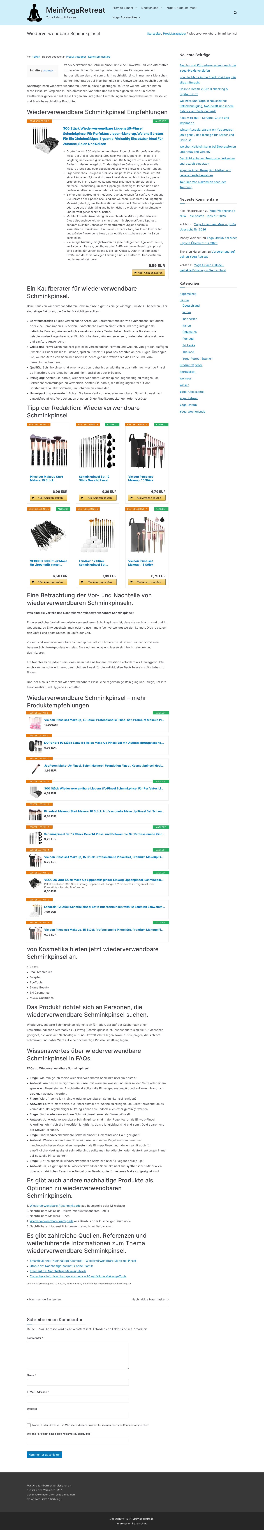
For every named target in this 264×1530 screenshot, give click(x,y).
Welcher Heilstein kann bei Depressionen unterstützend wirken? (208, 149)
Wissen (184, 385)
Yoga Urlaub (188, 405)
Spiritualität (188, 372)
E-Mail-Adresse (38, 1391)
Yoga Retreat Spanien (197, 358)
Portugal (188, 338)
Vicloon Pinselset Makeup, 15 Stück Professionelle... (140, 478)
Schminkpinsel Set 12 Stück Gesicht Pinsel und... (94, 478)
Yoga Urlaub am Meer (181, 8)
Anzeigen (48, 70)
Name (31, 1375)
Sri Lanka (188, 345)
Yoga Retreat (189, 398)
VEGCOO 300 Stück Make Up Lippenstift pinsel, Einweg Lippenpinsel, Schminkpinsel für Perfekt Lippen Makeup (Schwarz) (104, 880)
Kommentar (35, 1337)
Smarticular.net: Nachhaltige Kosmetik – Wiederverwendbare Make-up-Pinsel (83, 1260)
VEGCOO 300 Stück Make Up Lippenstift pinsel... (48, 562)
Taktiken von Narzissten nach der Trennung (203, 184)
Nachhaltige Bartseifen (45, 1299)
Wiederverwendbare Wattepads (51, 1221)
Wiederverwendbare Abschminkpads (55, 1205)
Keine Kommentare (99, 56)
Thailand (188, 352)
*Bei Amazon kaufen (150, 272)
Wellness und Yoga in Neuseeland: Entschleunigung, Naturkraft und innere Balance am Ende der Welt (207, 106)
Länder (184, 300)
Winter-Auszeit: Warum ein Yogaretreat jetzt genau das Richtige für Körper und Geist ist (207, 135)
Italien (186, 325)
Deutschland (150, 8)
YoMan (36, 56)
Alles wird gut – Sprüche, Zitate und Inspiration (204, 120)
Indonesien (189, 319)
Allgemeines (188, 294)
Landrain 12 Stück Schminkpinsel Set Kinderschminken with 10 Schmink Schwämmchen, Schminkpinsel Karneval (104, 907)
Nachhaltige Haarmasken (149, 1299)
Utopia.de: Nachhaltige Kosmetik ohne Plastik (61, 1266)
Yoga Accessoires (124, 17)
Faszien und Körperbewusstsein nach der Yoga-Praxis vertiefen (208, 68)
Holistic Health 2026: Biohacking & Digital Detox (204, 91)
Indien (186, 312)
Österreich (189, 332)
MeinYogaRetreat (75, 10)
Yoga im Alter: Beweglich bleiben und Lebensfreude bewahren (205, 172)
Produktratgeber (76, 56)
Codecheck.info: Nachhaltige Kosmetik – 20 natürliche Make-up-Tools (78, 1276)
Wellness (185, 378)
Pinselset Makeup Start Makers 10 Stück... (46, 478)
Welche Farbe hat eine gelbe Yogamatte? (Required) (59, 1433)
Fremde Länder (122, 8)
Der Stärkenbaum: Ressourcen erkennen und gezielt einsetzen (207, 161)
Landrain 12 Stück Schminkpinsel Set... (93, 562)
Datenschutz (139, 1523)
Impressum (123, 1523)
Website (32, 1408)
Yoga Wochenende (192, 411)
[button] (135, 7)
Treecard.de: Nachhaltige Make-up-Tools (58, 1271)
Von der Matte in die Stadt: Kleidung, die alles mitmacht (208, 79)
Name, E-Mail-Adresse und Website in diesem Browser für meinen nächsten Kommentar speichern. (91, 1425)
